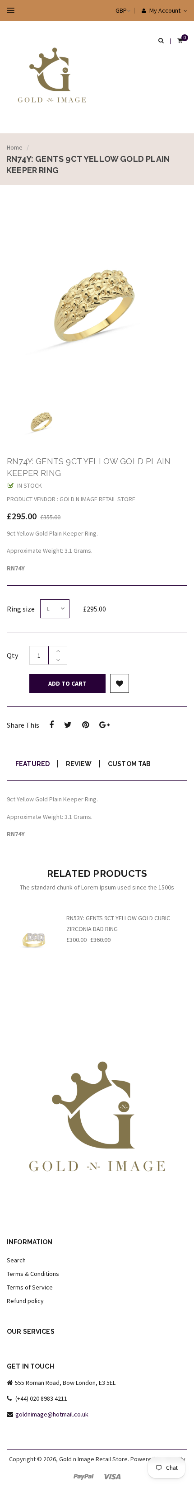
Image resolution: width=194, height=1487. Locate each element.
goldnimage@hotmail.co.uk (51, 1414)
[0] (180, 41)
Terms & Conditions (33, 1274)
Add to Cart (67, 683)
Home (15, 147)
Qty (12, 655)
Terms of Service (30, 1287)
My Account (164, 10)
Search (16, 1260)
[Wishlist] (119, 683)
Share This (23, 724)
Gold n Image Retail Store (93, 1459)
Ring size (21, 608)
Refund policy (25, 1301)
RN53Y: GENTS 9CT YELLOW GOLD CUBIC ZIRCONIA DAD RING (118, 923)
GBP (112, 10)
